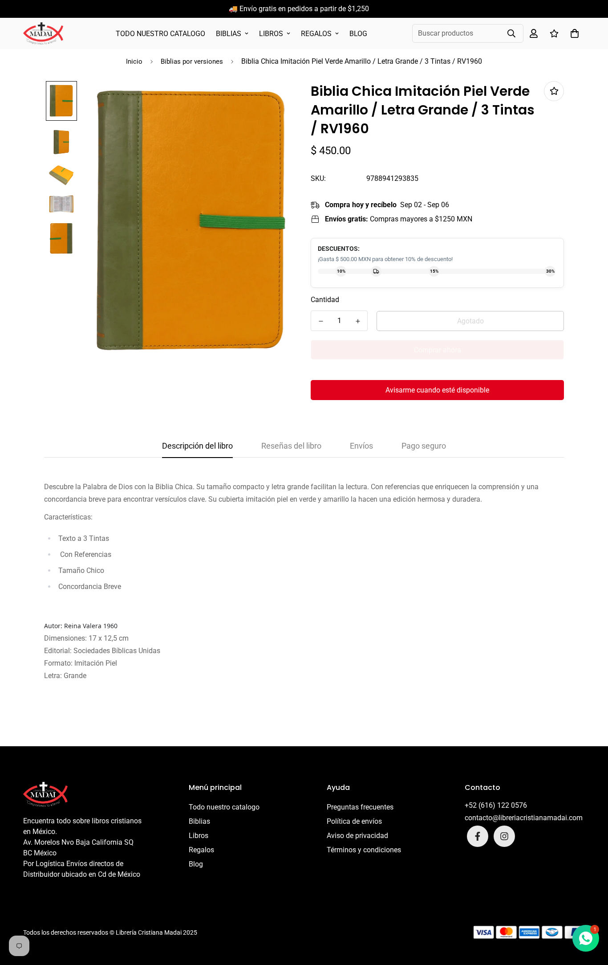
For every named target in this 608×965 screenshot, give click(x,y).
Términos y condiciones (364, 850)
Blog (358, 33)
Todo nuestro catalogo (160, 33)
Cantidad (325, 299)
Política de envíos (354, 821)
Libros (271, 33)
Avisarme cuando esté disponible (437, 390)
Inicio (134, 61)
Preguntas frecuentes (360, 807)
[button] (572, 33)
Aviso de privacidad (357, 835)
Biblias (228, 33)
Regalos (316, 33)
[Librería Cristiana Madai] (43, 33)
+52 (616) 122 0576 (496, 805)
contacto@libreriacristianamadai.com (524, 818)
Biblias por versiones (192, 61)
